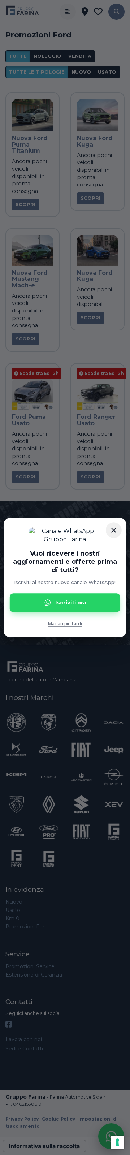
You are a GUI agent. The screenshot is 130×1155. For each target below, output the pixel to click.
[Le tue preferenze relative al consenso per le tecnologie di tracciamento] (117, 1142)
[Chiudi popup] (114, 530)
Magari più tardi (65, 624)
